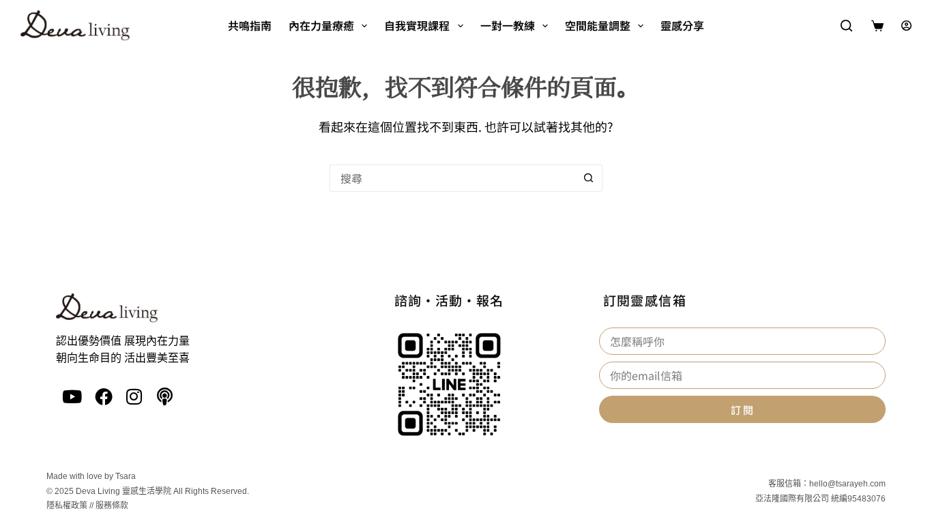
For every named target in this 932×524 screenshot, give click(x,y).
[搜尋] (846, 25)
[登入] (906, 25)
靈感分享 (682, 25)
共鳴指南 (250, 25)
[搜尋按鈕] (588, 178)
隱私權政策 (66, 505)
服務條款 (112, 505)
